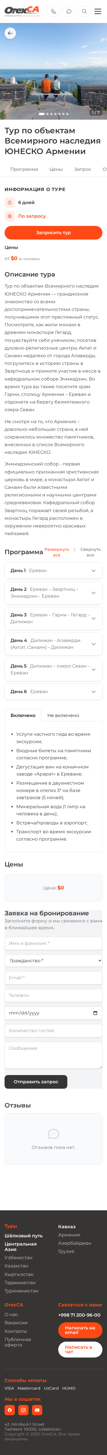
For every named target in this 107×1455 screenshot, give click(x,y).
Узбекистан (19, 1257)
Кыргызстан (19, 1274)
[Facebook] (10, 1410)
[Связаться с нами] (69, 11)
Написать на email (80, 1330)
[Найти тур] (84, 11)
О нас (11, 1314)
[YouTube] (37, 1410)
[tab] (23, 715)
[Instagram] (23, 1410)
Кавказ (67, 1226)
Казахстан (16, 1266)
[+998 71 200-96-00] (53, 11)
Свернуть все (90, 552)
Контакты (16, 1331)
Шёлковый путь (24, 1235)
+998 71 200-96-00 (79, 1315)
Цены (56, 169)
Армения (69, 1235)
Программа (24, 169)
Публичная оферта (18, 1342)
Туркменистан (22, 1291)
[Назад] (10, 33)
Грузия (66, 1251)
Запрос (82, 169)
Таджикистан (20, 1282)
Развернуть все (57, 552)
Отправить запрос (36, 1081)
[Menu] (97, 11)
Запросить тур (53, 232)
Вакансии (16, 1322)
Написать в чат (78, 1349)
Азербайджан (74, 1243)
